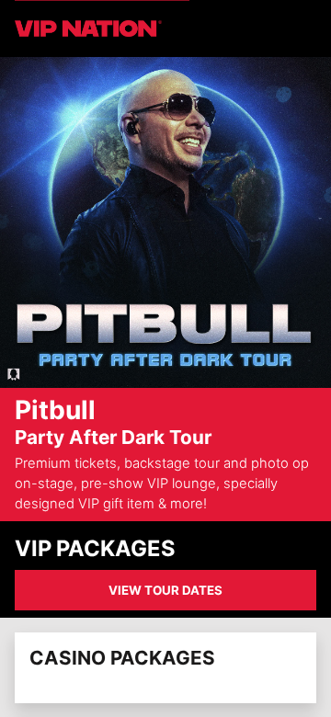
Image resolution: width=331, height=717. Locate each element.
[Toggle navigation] (305, 28)
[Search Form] (283, 28)
